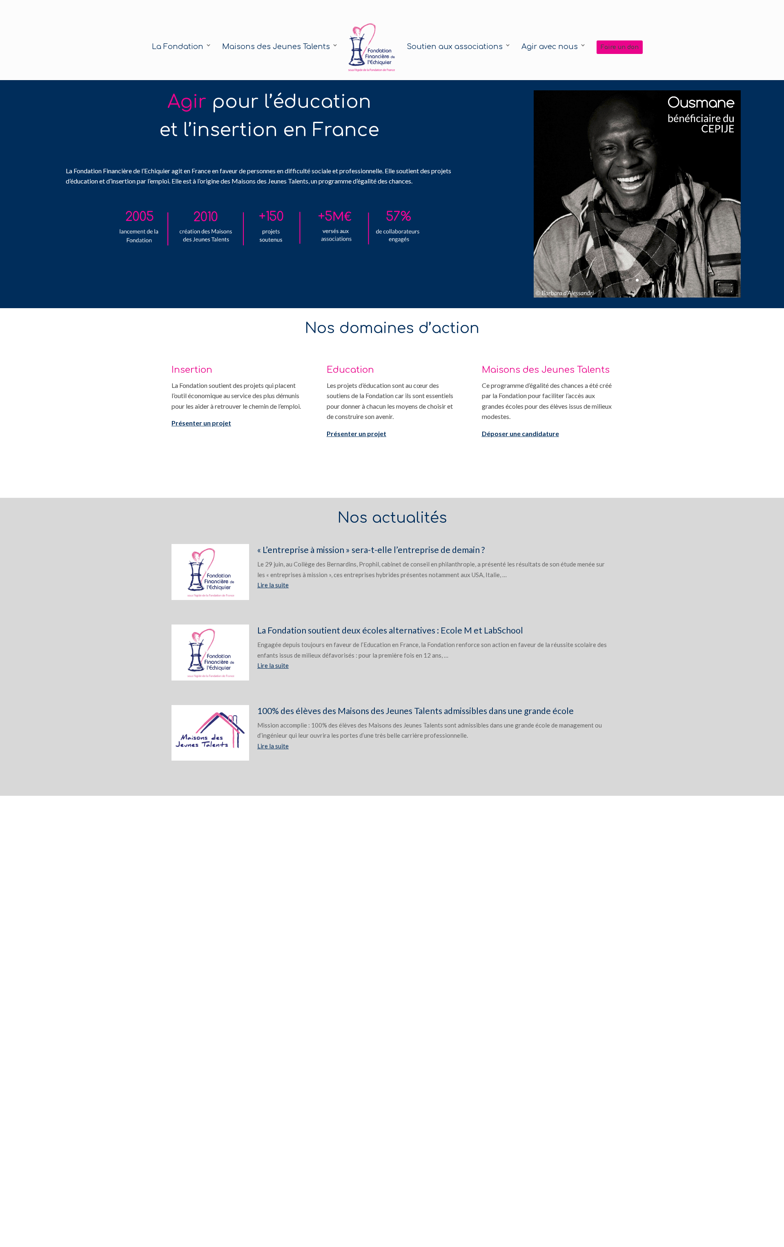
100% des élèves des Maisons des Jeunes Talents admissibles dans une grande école (415, 710)
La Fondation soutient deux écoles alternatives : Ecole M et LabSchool (390, 630)
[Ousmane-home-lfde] (637, 295)
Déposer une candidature (520, 433)
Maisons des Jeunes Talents (546, 370)
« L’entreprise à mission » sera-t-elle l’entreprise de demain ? (371, 549)
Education (350, 370)
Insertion (192, 370)
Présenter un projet (201, 423)
